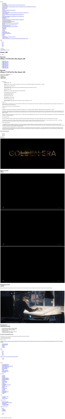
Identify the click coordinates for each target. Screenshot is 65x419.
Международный (5, 343)
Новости (14, 36)
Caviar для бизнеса (5, 38)
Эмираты (3, 380)
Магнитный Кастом (5, 364)
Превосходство (4, 386)
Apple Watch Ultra (5, 12)
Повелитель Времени (5, 378)
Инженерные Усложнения (6, 384)
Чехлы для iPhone (5, 14)
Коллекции (4, 17)
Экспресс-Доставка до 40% (6, 33)
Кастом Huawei (4, 8)
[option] (33, 42)
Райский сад (4, 24)
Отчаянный (4, 28)
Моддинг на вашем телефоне (7, 402)
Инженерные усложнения (13, 26)
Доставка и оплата (25, 38)
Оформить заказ (3, 77)
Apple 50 (6, 21)
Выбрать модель (3, 74)
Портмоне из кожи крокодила (19, 14)
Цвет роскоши (19, 19)
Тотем (3, 393)
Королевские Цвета (5, 379)
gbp (2, 44)
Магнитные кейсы (11, 14)
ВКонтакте (4, 410)
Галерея (3, 34)
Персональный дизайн (11, 10)
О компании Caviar (5, 396)
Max (3, 408)
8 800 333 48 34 (3, 356)
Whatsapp (3, 133)
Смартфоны (4, 3)
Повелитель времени (5, 26)
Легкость (13, 21)
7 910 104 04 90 (8, 356)
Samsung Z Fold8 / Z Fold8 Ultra (7, 6)
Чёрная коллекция (11, 19)
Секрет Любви (4, 382)
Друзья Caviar (7, 36)
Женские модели (22, 12)
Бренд (3, 35)
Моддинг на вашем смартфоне (13, 38)
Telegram (3, 135)
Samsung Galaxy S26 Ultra (16, 6)
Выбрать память (3, 75)
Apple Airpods (11, 16)
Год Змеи (3, 389)
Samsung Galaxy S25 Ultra (25, 6)
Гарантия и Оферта (5, 404)
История (3, 36)
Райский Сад (4, 390)
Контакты (11, 36)
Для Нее (6, 10)
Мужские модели (16, 12)
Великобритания (5, 344)
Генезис (15, 19)
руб (2, 350)
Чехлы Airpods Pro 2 (5, 371)
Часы (3, 369)
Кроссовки (22, 16)
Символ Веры (4, 31)
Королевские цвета (5, 19)
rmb (2, 45)
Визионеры (10, 21)
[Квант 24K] (5, 62)
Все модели (27, 12)
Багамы (3, 345)
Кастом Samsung (5, 367)
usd (2, 42)
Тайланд (3, 347)
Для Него (3, 10)
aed (2, 46)
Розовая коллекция (14, 24)
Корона (22, 19)
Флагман (3, 21)
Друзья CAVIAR (5, 398)
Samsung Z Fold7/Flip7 (32, 6)
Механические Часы (17, 16)
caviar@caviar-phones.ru (14, 356)
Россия (3, 346)
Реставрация (20, 38)
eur (2, 43)
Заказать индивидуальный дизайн (6, 80)
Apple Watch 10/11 (11, 12)
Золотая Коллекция (5, 391)
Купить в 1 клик (3, 78)
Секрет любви (8, 24)
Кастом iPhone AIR (5, 365)
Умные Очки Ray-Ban (5, 16)
